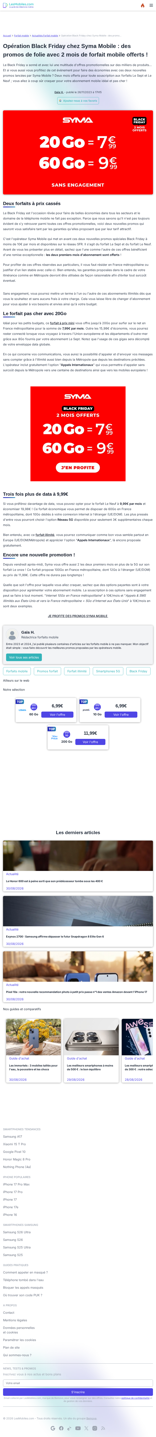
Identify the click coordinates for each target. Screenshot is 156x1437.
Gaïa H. (59, 92)
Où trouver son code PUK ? (22, 1295)
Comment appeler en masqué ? (25, 1272)
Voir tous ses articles (24, 657)
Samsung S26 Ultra (17, 1232)
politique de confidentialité (135, 1398)
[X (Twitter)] (86, 1428)
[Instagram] (94, 1428)
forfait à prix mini (62, 323)
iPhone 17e (10, 1207)
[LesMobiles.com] (18, 5)
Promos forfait (47, 671)
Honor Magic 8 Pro (16, 1159)
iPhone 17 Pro (13, 1192)
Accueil (7, 35)
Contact (8, 1312)
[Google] (52, 1428)
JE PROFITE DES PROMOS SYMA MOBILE (78, 616)
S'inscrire (78, 1392)
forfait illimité (45, 535)
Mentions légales (15, 1320)
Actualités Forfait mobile (45, 35)
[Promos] (142, 5)
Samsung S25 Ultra (17, 1247)
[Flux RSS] (103, 1428)
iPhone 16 (10, 1215)
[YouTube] (78, 1428)
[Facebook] (61, 1428)
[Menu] (151, 5)
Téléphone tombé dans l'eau (23, 1280)
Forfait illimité (77, 671)
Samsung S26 (13, 1240)
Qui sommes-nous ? (17, 1355)
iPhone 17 (10, 1199)
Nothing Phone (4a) (17, 1167)
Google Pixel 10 (14, 1152)
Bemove (91, 1418)
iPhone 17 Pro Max (16, 1184)
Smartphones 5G (108, 671)
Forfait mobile (21, 35)
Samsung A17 (12, 1136)
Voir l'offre (57, 715)
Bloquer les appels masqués (23, 1287)
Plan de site (11, 1347)
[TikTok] (69, 1428)
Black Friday (138, 671)
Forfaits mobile (17, 671)
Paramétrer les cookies (19, 1340)
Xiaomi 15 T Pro (14, 1144)
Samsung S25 (13, 1255)
